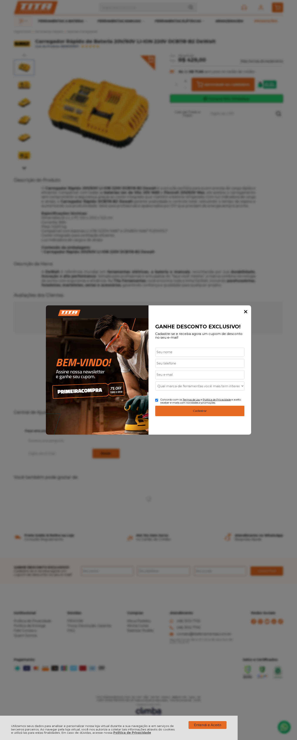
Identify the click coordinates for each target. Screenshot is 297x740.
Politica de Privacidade (217, 399)
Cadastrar (200, 410)
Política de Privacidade (132, 732)
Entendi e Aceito (207, 725)
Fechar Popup (246, 312)
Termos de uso (191, 399)
